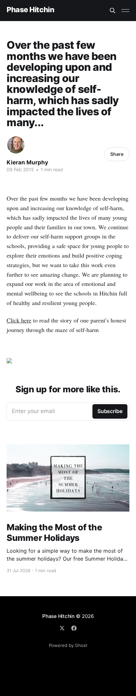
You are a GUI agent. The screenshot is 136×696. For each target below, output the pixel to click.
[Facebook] (74, 628)
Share (116, 154)
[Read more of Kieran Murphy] (16, 145)
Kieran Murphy (27, 162)
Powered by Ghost (68, 645)
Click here (19, 320)
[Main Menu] (125, 10)
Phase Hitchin (30, 9)
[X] (62, 628)
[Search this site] (112, 10)
